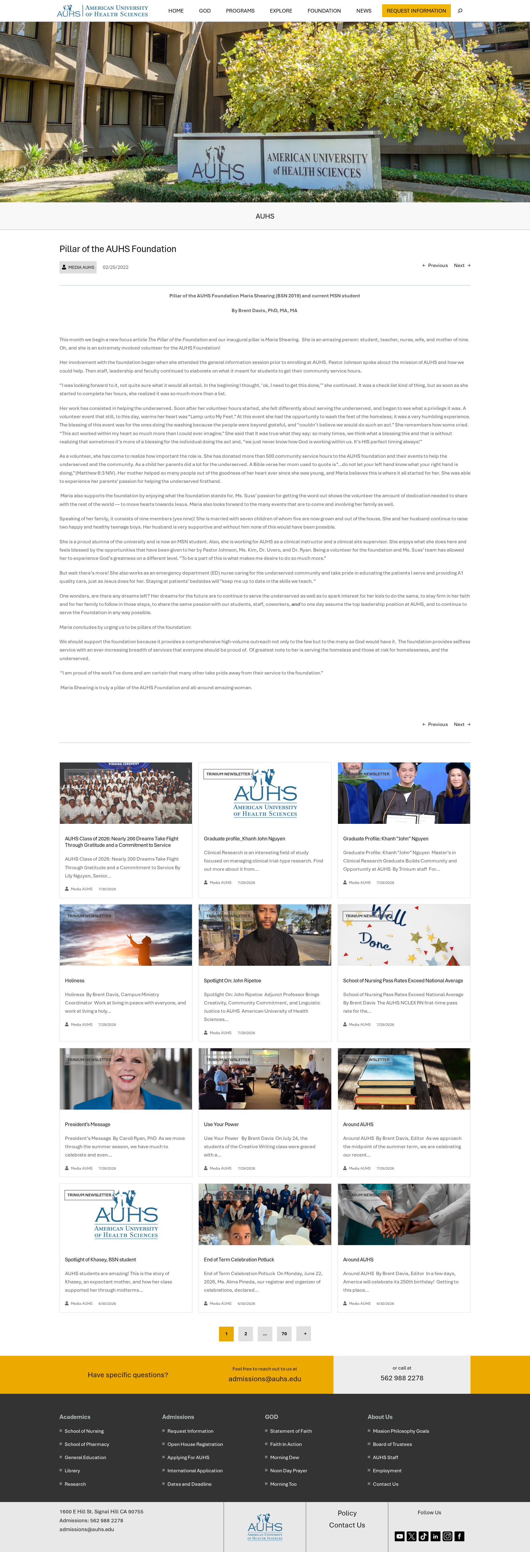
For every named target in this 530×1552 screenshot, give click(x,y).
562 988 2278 (402, 1377)
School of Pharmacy (87, 1444)
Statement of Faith (291, 1431)
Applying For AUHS (188, 1457)
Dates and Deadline (189, 1484)
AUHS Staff (385, 1457)
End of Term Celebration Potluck (239, 1259)
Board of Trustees (392, 1444)
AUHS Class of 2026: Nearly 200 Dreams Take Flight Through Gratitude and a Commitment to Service (121, 842)
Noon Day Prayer (288, 1470)
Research (75, 1484)
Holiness (75, 980)
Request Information (416, 10)
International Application (195, 1470)
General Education (85, 1457)
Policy (347, 1513)
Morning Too (283, 1484)
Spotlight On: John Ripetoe (233, 980)
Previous (438, 265)
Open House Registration (195, 1444)
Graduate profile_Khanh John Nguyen (244, 838)
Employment (387, 1470)
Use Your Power (222, 1124)
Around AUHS (358, 1124)
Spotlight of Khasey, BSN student (100, 1259)
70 (284, 1334)
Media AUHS (81, 267)
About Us (380, 1417)
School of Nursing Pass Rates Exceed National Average (403, 980)
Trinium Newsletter (89, 774)
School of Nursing (84, 1431)
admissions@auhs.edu (265, 1378)
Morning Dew (284, 1457)
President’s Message (88, 1124)
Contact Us (385, 1484)
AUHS (265, 216)
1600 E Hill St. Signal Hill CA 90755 (102, 1511)
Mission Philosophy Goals (401, 1431)
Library (72, 1470)
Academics (75, 1417)
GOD (271, 1417)
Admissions (178, 1417)
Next (459, 265)
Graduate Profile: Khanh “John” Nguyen (386, 838)
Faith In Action (286, 1444)
